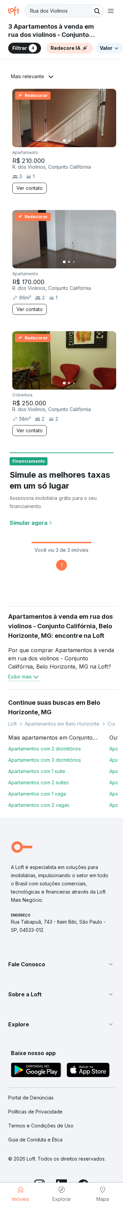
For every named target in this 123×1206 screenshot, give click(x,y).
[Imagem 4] (78, 140)
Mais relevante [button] (27, 76)
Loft (12, 724)
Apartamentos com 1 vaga (37, 794)
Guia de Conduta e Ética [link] (35, 1139)
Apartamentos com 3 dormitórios (44, 760)
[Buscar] (97, 10)
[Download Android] (36, 1071)
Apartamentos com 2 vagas (38, 805)
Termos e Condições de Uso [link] (40, 1125)
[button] (61, 964)
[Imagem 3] (73, 140)
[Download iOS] (88, 1071)
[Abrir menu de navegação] (111, 11)
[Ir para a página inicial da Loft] (16, 10)
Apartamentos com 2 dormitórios (44, 749)
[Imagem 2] (69, 141)
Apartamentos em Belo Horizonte (62, 724)
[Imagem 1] (64, 140)
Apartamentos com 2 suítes (38, 782)
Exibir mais (20, 676)
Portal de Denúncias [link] (31, 1097)
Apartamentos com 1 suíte (36, 771)
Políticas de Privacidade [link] (35, 1111)
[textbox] (64, 11)
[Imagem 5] (83, 140)
